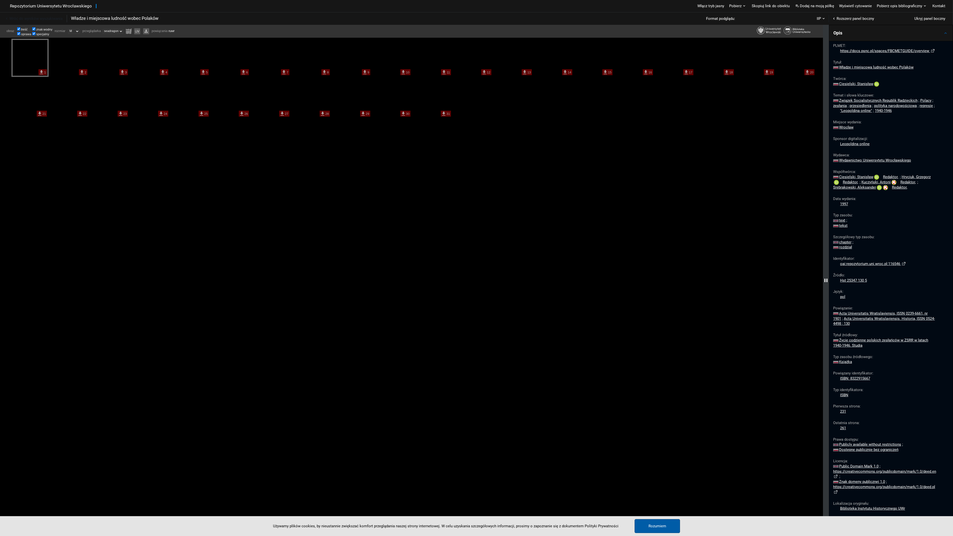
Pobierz (735, 6)
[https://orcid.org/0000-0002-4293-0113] (876, 84)
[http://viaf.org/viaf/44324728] (893, 182)
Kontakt (938, 6)
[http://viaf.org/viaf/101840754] (885, 187)
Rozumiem (657, 526)
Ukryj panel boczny (929, 18)
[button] (891, 33)
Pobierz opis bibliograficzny (899, 6)
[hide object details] (826, 280)
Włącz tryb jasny (710, 6)
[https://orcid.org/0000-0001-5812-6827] (879, 187)
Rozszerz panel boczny (855, 18)
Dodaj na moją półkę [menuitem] (817, 6)
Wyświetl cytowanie (855, 6)
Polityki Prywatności (601, 526)
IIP (819, 18)
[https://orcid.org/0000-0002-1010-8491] (836, 182)
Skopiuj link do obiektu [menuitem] (771, 6)
